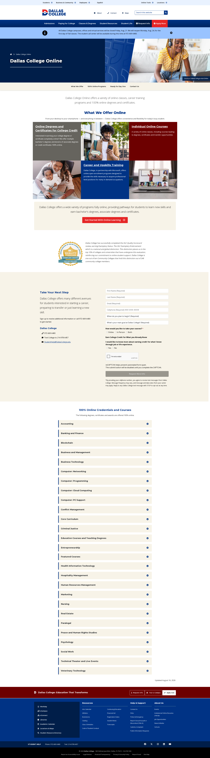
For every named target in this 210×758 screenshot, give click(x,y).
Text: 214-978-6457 (71, 744)
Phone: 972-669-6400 (53, 744)
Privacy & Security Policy (121, 754)
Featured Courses (70, 556)
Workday (43, 707)
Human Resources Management (78, 585)
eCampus (43, 711)
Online (111, 332)
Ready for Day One (118, 86)
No (115, 348)
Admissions (49, 23)
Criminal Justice (69, 528)
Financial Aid (111, 713)
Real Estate (67, 613)
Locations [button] (161, 3)
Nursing (65, 604)
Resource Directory (50, 733)
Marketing (66, 594)
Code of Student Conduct (90, 728)
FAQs (132, 713)
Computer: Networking (73, 471)
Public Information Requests (139, 731)
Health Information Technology (78, 566)
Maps (126, 13)
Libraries (43, 720)
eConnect (43, 715)
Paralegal (66, 623)
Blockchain (67, 443)
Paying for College (66, 23)
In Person (121, 332)
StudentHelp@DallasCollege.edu (57, 342)
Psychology (67, 642)
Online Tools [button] (146, 3)
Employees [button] (84, 3)
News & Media (159, 723)
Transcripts (111, 724)
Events (156, 709)
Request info (138, 693)
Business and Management (75, 452)
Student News (111, 721)
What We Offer (77, 86)
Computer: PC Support (73, 500)
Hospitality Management (74, 575)
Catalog (84, 721)
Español (100, 3)
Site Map (146, 754)
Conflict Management (72, 509)
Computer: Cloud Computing (76, 490)
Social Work (67, 651)
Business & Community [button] (65, 3)
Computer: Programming (74, 481)
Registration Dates (113, 717)
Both (130, 332)
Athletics (85, 713)
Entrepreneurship (70, 547)
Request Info (144, 23)
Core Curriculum (69, 519)
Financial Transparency (102, 754)
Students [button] (46, 3)
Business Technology (72, 462)
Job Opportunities (160, 719)
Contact (113, 13)
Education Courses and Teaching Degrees (83, 538)
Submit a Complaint (136, 727)
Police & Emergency (136, 717)
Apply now (170, 693)
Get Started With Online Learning (103, 219)
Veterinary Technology (73, 670)
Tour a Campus (154, 693)
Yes (109, 348)
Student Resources (108, 23)
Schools (157, 727)
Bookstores (86, 717)
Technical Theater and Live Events (79, 661)
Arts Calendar (86, 709)
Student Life (126, 23)
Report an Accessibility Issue (70, 754)
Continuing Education (114, 709)
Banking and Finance (72, 433)
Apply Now (161, 23)
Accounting (67, 423)
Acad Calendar (47, 724)
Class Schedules (87, 724)
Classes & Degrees (87, 23)
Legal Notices (87, 754)
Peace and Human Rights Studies (79, 632)
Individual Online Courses (150, 126)
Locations (47, 728)
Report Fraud (136, 754)
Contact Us (134, 86)
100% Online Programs (97, 86)
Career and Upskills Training (103, 165)
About (99, 13)
